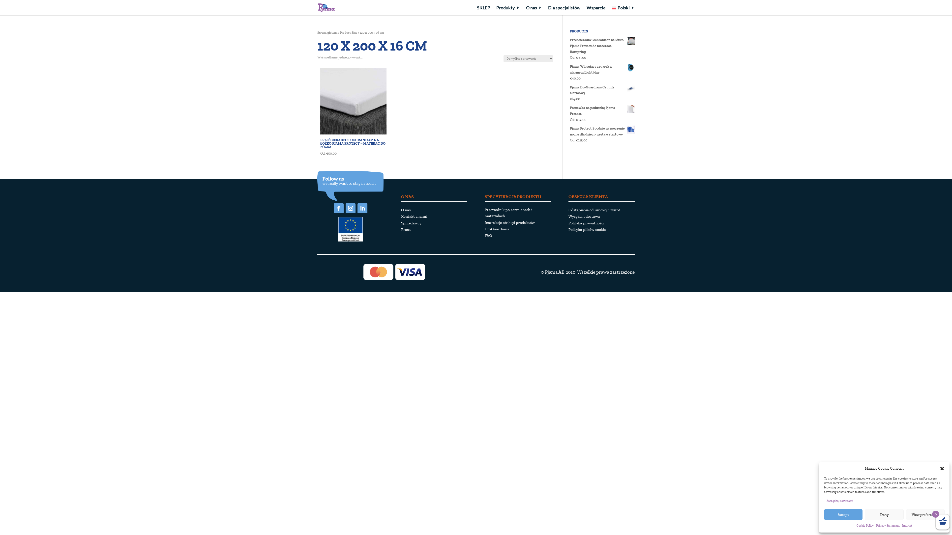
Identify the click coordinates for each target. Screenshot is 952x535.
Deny (884, 514)
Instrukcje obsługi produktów (510, 222)
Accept (843, 514)
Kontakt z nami (414, 216)
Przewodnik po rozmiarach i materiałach (508, 212)
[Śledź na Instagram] (351, 208)
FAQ (488, 235)
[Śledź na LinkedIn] (362, 208)
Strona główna (327, 32)
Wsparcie (596, 8)
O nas (531, 8)
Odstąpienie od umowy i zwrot (594, 210)
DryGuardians (497, 229)
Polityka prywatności (586, 223)
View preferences (925, 514)
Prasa (406, 229)
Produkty (505, 8)
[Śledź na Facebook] (339, 208)
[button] (942, 468)
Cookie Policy (865, 525)
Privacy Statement (888, 525)
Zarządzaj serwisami (840, 501)
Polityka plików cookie (587, 229)
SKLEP (483, 8)
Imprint (907, 525)
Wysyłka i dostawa (584, 216)
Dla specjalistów (564, 8)
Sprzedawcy (411, 223)
